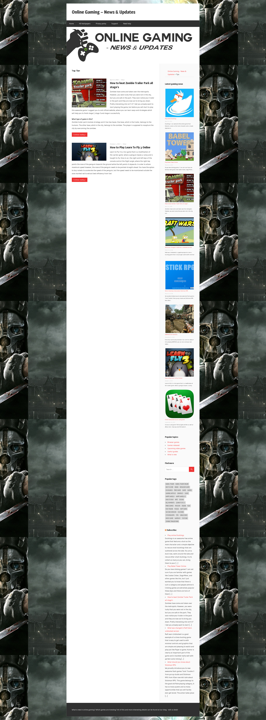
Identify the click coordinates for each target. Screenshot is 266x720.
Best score (169, 487)
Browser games (173, 442)
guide (186, 493)
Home (71, 23)
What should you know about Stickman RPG (176, 291)
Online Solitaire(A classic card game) (175, 419)
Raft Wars (183, 509)
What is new (172, 454)
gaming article (171, 493)
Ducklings (169, 490)
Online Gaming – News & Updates (103, 12)
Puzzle (177, 509)
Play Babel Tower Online (171, 162)
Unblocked (183, 515)
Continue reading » (79, 135)
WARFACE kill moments (171, 334)
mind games (170, 506)
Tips (177, 515)
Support (114, 23)
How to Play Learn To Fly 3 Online (130, 147)
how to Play (170, 499)
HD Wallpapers (85, 23)
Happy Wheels (170, 496)
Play (189, 506)
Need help (127, 23)
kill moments (170, 502)
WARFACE (177, 518)
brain (176, 487)
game (184, 490)
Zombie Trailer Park (172, 521)
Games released (173, 445)
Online (184, 506)
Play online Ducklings (170, 118)
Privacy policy (101, 23)
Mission (177, 506)
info (176, 499)
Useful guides (172, 451)
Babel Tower (170, 484)
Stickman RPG (170, 515)
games (189, 490)
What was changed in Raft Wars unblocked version (178, 247)
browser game (185, 487)
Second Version (171, 512)
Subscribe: (172, 530)
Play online (169, 509)
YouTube (185, 518)
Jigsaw (181, 499)
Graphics (180, 493)
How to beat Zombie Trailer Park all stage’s (176, 203)
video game (169, 518)
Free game (177, 490)
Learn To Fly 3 (180, 502)
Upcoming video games (176, 448)
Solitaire (181, 512)
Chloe (122, 80)
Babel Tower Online (182, 484)
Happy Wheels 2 (181, 496)
